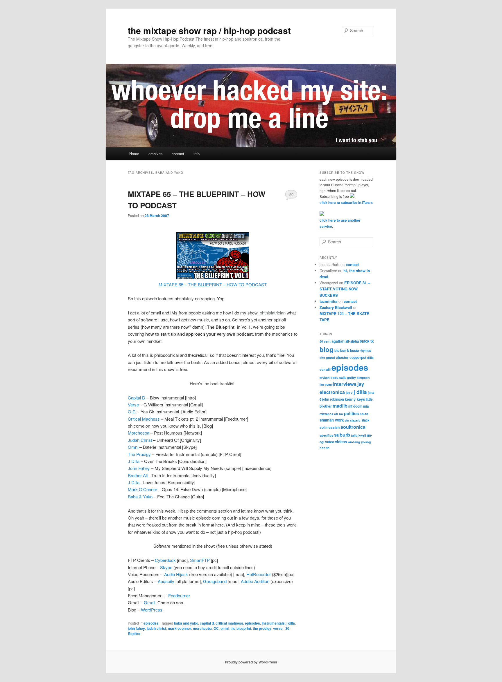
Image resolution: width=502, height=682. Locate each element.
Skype (166, 567)
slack (365, 420)
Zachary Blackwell (336, 307)
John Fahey (139, 468)
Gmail (149, 602)
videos (341, 441)
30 (291, 194)
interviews (344, 383)
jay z (349, 392)
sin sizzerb (353, 420)
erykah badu (329, 377)
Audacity (166, 581)
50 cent (325, 341)
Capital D (136, 398)
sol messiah (330, 427)
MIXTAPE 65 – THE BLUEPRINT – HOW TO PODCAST (213, 284)
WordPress (151, 610)
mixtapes (326, 414)
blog (327, 349)
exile (342, 377)
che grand (327, 357)
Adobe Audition (255, 581)
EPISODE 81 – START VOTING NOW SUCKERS (345, 289)
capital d (207, 623)
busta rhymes (360, 350)
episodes (151, 623)
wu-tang (354, 442)
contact (178, 153)
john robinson (333, 399)
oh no (338, 414)
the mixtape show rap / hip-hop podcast (209, 30)
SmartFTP (200, 560)
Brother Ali (138, 475)
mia (366, 406)
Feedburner (179, 595)
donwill (325, 369)
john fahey (136, 628)
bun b (344, 350)
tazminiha (328, 301)
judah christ (156, 628)
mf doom (355, 406)
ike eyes (326, 384)
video (329, 441)
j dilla (290, 623)
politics (351, 413)
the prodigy (262, 628)
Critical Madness (144, 419)
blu (336, 350)
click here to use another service (340, 223)
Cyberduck (166, 560)
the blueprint (240, 628)
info (196, 153)
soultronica (352, 427)
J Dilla (133, 461)
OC (216, 628)
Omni (133, 447)
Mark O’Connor (142, 489)
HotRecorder (259, 574)
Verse (133, 404)
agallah (338, 341)
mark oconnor (179, 628)
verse (278, 628)
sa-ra (364, 413)
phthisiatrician (273, 313)
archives (155, 153)
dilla (370, 357)
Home (134, 153)
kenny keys (355, 399)
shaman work (332, 420)
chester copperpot (351, 357)
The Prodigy (139, 454)
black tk (367, 341)
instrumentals (273, 623)
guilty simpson (358, 377)
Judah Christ (140, 440)
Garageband (215, 581)
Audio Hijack (176, 574)
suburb (342, 434)
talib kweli (358, 435)
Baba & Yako (140, 496)
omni (224, 628)
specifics (326, 435)
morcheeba (202, 628)
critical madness (229, 623)
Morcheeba (138, 433)
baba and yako (186, 623)
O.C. (133, 411)
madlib (340, 405)
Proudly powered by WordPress (251, 662)
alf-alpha (352, 341)
